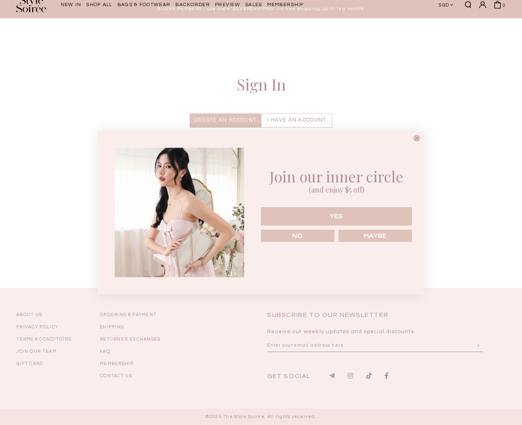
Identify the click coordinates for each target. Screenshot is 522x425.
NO (297, 235)
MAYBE (375, 235)
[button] (471, 34)
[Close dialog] (417, 138)
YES (336, 216)
